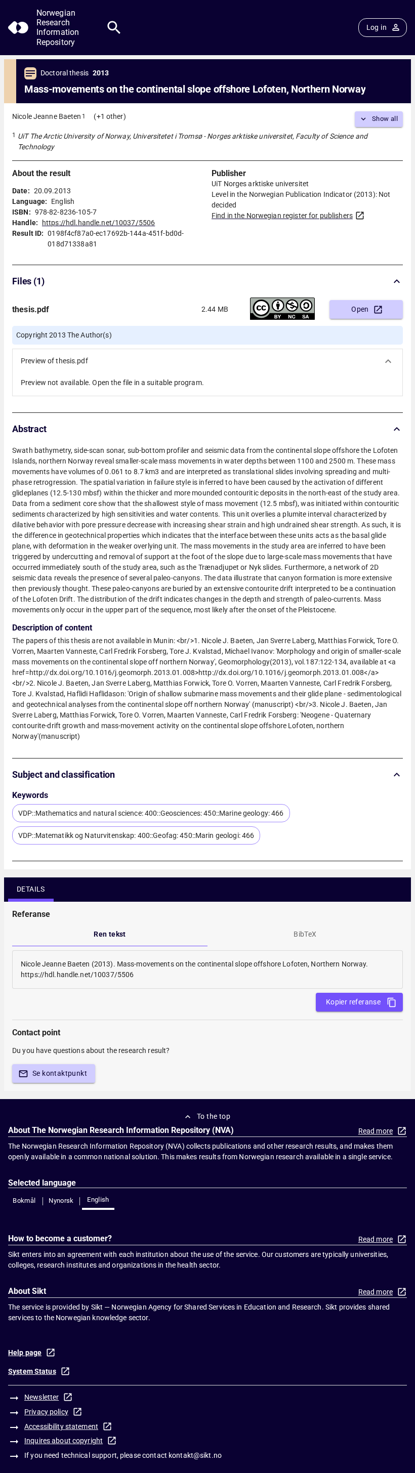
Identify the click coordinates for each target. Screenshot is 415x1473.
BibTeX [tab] (305, 934)
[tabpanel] (207, 969)
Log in (376, 27)
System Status (32, 1371)
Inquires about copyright (63, 1441)
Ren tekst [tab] (110, 934)
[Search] (114, 27)
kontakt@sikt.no (195, 1455)
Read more (375, 1131)
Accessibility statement (61, 1426)
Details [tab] (31, 889)
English (98, 1199)
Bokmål (24, 1200)
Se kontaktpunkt (59, 1073)
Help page (25, 1353)
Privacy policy (46, 1412)
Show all (385, 118)
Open (360, 309)
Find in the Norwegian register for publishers (282, 216)
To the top (213, 1116)
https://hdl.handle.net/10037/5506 (98, 223)
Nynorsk (61, 1200)
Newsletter (41, 1397)
